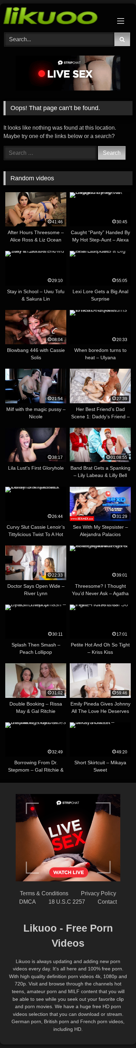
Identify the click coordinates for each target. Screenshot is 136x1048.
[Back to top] (114, 1027)
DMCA (27, 902)
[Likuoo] (55, 17)
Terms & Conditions (44, 893)
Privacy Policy (98, 893)
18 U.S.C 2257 (66, 902)
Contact (107, 902)
